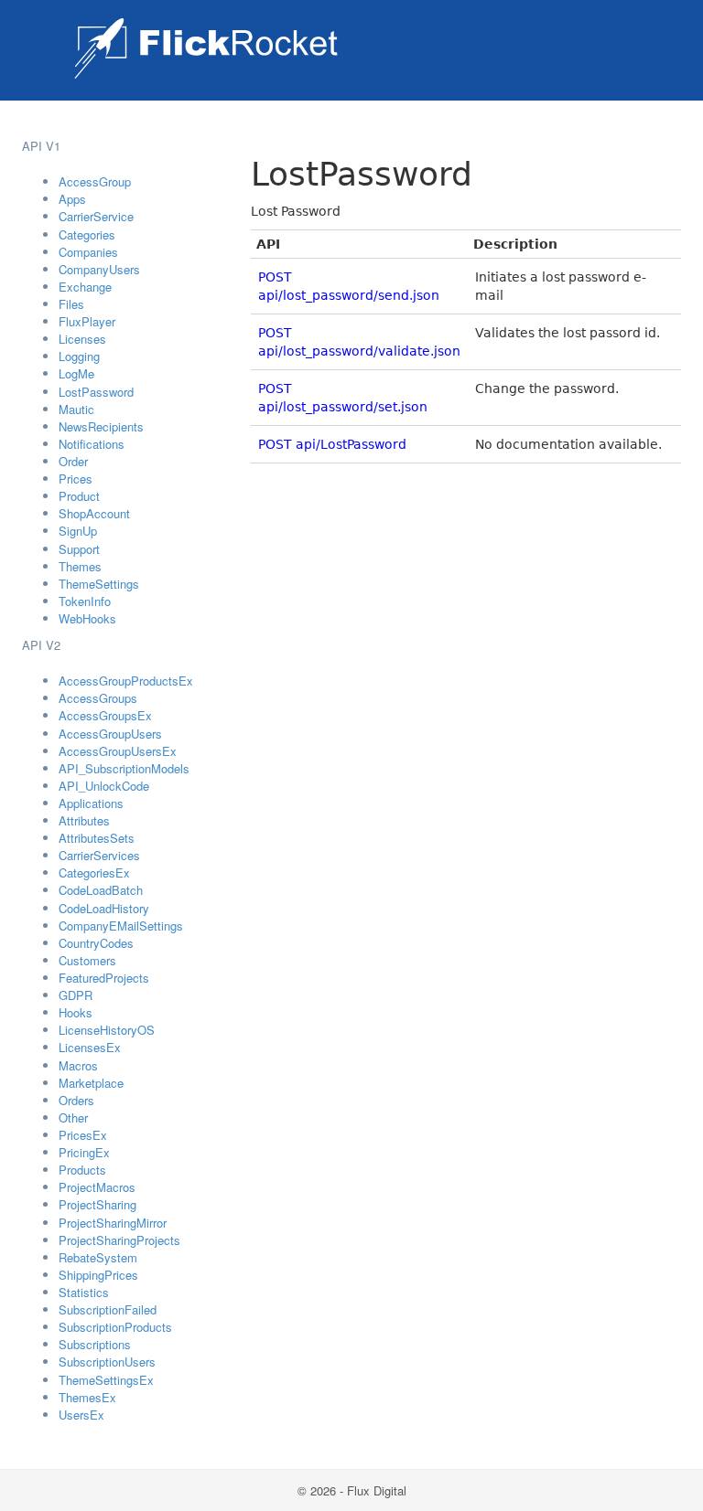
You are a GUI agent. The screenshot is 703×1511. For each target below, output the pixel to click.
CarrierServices (99, 855)
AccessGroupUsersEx (118, 751)
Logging (79, 356)
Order (73, 461)
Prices (75, 478)
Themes (80, 566)
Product (79, 496)
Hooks (75, 1012)
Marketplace (91, 1082)
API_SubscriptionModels (124, 768)
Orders (76, 1100)
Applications (91, 803)
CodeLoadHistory (104, 908)
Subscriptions (95, 1344)
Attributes (84, 820)
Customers (87, 960)
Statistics (84, 1292)
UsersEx (81, 1414)
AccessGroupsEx (105, 715)
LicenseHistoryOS (107, 1029)
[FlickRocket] (206, 48)
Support (79, 549)
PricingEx (84, 1152)
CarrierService (96, 216)
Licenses (82, 338)
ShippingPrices (98, 1274)
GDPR (75, 995)
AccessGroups (98, 698)
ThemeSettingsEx (106, 1380)
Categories (87, 234)
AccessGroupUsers (110, 733)
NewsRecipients (101, 426)
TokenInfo (85, 601)
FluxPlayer (87, 321)
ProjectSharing (97, 1204)
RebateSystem (98, 1257)
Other (73, 1117)
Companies (88, 252)
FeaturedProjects (104, 977)
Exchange (85, 286)
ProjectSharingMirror (113, 1222)
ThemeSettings (99, 583)
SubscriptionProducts (115, 1326)
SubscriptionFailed (108, 1309)
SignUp (78, 530)
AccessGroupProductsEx (126, 680)
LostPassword (96, 391)
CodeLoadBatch (101, 890)
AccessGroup (95, 181)
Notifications (91, 443)
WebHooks (87, 618)
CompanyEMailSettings (121, 925)
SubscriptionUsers (107, 1361)
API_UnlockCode (104, 785)
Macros (78, 1065)
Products (82, 1169)
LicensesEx (90, 1047)
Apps (72, 198)
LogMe (76, 373)
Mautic (76, 409)
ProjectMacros (97, 1187)
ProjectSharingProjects (119, 1240)
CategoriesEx (94, 872)
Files (71, 304)
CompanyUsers (99, 269)
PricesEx (83, 1135)
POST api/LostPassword (332, 444)
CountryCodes (96, 943)
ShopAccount (94, 513)
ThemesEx (87, 1397)
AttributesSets (97, 837)
